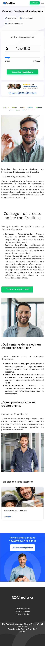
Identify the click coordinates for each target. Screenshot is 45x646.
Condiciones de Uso (22, 609)
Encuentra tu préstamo (22, 72)
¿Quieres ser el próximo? (22, 547)
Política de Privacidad (22, 611)
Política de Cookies (22, 614)
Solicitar (35, 3)
